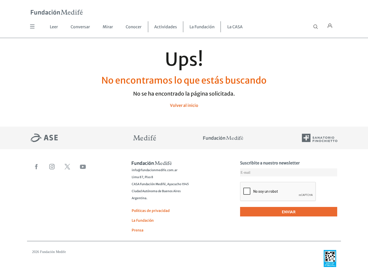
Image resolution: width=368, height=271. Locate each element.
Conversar (80, 26)
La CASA (235, 26)
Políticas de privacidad (151, 210)
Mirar (108, 26)
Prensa (137, 230)
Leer (54, 26)
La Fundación (202, 26)
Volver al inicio (184, 105)
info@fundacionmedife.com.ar (154, 170)
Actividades (165, 26)
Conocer (133, 26)
